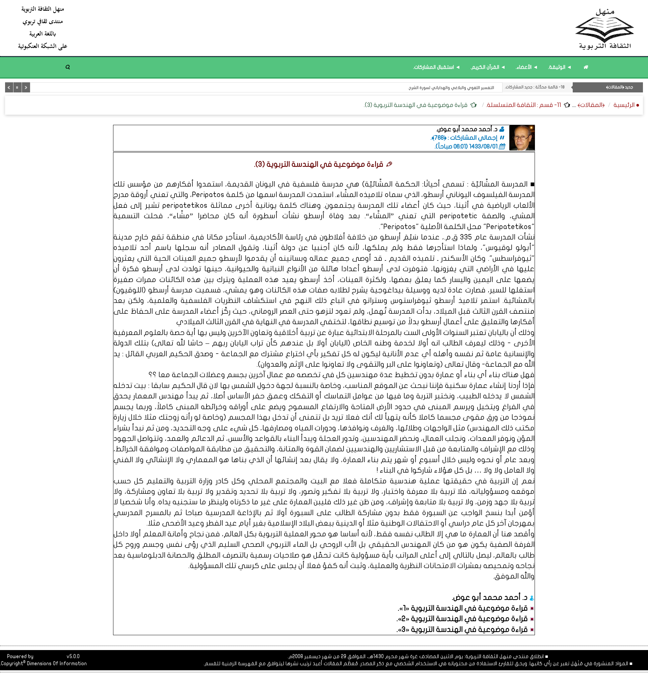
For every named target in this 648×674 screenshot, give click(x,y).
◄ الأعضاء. (527, 67)
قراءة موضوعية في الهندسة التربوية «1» (464, 608)
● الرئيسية (627, 105)
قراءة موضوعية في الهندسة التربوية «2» (464, 618)
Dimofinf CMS (50, 656)
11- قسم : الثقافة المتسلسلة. (523, 105)
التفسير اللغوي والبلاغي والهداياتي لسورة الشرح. (451, 88)
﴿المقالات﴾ (591, 105)
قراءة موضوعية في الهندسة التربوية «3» (464, 629)
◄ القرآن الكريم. (488, 67)
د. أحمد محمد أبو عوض (491, 597)
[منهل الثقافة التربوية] (326, 27)
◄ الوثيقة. (560, 67)
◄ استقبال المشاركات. (436, 67)
